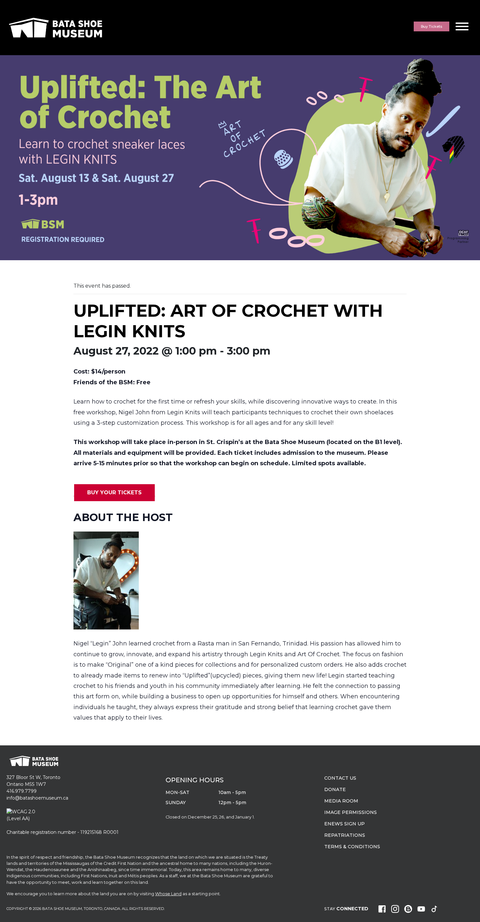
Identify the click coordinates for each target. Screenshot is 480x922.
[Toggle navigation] (462, 28)
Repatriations (344, 835)
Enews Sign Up (344, 824)
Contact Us (340, 778)
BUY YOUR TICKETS (114, 492)
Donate (335, 789)
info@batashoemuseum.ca (37, 798)
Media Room (341, 801)
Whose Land (168, 893)
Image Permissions (350, 812)
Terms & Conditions (352, 847)
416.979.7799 (22, 791)
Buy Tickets (431, 26)
